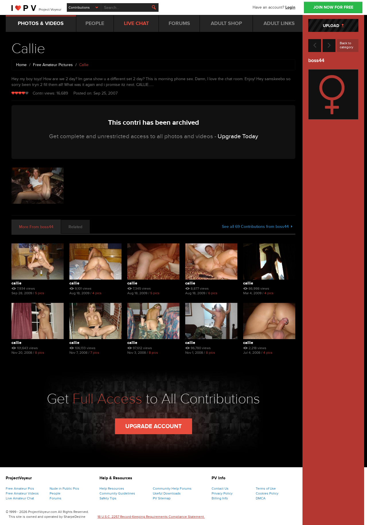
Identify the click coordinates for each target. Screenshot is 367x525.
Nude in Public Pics (64, 488)
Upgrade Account (153, 426)
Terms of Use (266, 488)
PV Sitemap (162, 498)
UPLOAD (332, 25)
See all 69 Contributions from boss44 (256, 226)
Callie (248, 283)
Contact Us (220, 488)
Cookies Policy (267, 493)
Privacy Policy (222, 493)
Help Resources (111, 488)
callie (16, 283)
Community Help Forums (172, 488)
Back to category (346, 45)
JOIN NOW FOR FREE (333, 7)
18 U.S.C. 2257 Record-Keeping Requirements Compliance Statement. (151, 517)
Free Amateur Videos (22, 493)
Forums (55, 498)
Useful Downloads (167, 493)
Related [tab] (75, 226)
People (55, 493)
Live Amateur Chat (20, 498)
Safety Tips (107, 498)
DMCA (261, 498)
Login (290, 7)
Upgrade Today (238, 136)
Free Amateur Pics (20, 488)
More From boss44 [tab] (36, 226)
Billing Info (220, 498)
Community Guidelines (117, 493)
